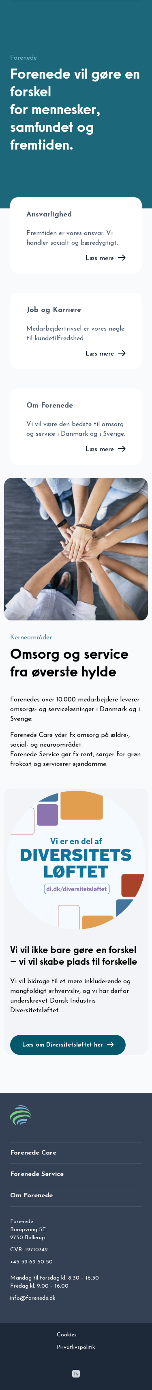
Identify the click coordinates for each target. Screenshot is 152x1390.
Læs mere (100, 258)
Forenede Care (33, 1153)
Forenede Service (37, 1174)
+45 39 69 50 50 (31, 1262)
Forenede (23, 58)
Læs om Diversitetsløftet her (62, 1045)
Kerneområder (31, 638)
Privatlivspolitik (76, 1347)
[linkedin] (76, 1375)
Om (31, 1195)
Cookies (67, 1335)
